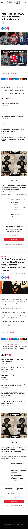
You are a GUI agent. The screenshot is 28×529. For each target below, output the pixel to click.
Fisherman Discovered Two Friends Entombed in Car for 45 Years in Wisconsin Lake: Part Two (13, 393)
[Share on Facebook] (2, 28)
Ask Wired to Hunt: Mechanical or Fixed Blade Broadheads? (13, 402)
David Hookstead (9, 22)
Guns (2, 10)
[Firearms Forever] (14, 2)
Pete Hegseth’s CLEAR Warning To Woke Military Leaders (21, 348)
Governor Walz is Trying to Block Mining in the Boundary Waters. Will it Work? (13, 384)
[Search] (26, 2)
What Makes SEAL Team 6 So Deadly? (12, 116)
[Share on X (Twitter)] (5, 28)
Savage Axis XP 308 (7, 123)
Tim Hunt (8, 273)
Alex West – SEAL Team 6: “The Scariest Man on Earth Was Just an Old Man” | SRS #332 (13, 139)
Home (4, 518)
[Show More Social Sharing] (11, 28)
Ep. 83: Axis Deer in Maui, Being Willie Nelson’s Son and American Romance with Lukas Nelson (20, 90)
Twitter (23, 316)
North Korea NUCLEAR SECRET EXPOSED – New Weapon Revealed (13, 130)
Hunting (3, 256)
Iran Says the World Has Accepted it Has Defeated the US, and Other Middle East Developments (13, 187)
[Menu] (2, 2)
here (13, 332)
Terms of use (20, 518)
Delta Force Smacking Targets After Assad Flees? (7, 348)
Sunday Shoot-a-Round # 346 (10, 103)
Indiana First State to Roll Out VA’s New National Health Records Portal (18, 201)
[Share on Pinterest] (8, 28)
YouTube (14, 73)
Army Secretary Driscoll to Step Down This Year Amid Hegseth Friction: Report (17, 214)
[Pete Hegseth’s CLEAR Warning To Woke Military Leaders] (14, 38)
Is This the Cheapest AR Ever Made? (12, 110)
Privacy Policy (15, 244)
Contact (14, 521)
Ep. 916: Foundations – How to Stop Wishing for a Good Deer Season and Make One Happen (7, 90)
